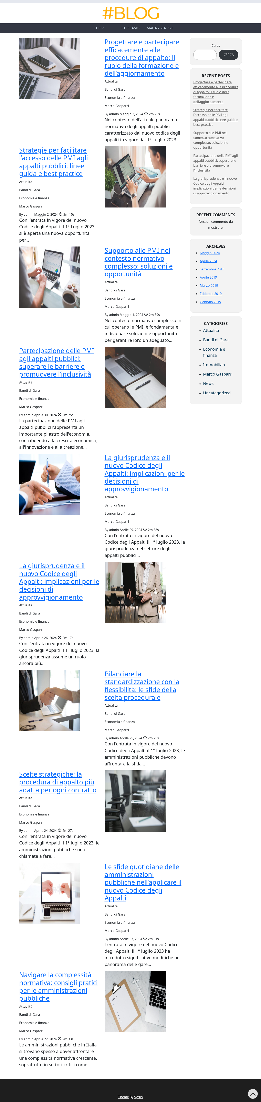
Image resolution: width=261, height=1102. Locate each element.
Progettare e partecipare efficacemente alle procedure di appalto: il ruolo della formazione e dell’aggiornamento (215, 92)
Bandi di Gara (216, 339)
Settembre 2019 (212, 269)
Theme (123, 1097)
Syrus (138, 1097)
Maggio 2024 (210, 253)
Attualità (211, 330)
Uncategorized (217, 393)
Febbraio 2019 (211, 293)
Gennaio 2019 (210, 302)
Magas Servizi (160, 28)
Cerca (215, 45)
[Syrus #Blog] (130, 13)
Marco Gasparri (217, 374)
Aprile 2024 (208, 261)
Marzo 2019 (209, 285)
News (208, 383)
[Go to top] (253, 1094)
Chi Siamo (130, 28)
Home (101, 28)
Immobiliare (214, 364)
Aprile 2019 (208, 277)
